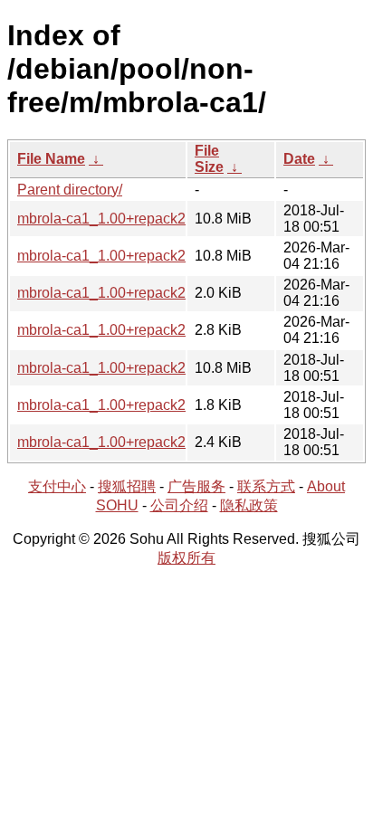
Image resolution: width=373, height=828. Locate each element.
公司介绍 (179, 505)
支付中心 (57, 486)
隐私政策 (249, 505)
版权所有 (186, 558)
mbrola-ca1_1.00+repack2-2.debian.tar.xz (150, 442)
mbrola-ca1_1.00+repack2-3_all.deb (133, 255)
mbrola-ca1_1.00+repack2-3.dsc (121, 292)
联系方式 (266, 486)
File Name (51, 159)
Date (299, 159)
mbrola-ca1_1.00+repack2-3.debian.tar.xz (150, 330)
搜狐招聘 (127, 486)
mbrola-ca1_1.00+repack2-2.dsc (121, 405)
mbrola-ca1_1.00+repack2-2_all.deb (133, 368)
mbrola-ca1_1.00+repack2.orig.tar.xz (134, 218)
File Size (209, 159)
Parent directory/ (69, 189)
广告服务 (196, 486)
